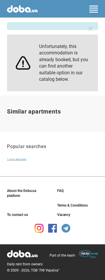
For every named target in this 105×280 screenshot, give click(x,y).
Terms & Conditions (72, 205)
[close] (90, 29)
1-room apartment (16, 159)
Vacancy (63, 215)
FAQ (60, 191)
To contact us (17, 215)
